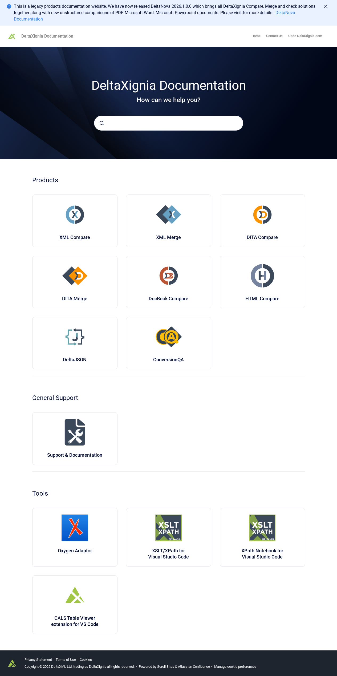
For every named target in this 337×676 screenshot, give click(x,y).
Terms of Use (66, 660)
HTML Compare (262, 298)
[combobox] (168, 123)
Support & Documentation (74, 455)
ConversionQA (168, 359)
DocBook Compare (168, 298)
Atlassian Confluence (194, 667)
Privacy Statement (38, 660)
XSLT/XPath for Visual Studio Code (168, 554)
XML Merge (168, 237)
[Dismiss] (326, 6)
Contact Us (274, 36)
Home (256, 36)
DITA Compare (262, 237)
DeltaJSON (75, 359)
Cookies (86, 660)
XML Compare (74, 237)
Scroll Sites (165, 667)
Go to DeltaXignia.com (305, 36)
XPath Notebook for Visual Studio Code (262, 554)
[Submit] (102, 123)
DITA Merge (74, 298)
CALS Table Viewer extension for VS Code (75, 621)
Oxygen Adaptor (75, 550)
